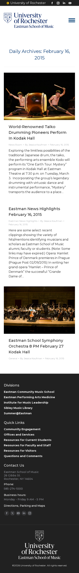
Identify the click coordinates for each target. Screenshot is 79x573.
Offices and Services (19, 434)
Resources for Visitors (20, 450)
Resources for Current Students (27, 440)
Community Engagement (22, 429)
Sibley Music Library (18, 408)
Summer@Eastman (18, 413)
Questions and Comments (23, 456)
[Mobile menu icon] (71, 20)
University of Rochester (28, 3)
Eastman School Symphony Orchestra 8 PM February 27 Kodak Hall (36, 346)
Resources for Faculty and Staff (27, 445)
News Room (15, 144)
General (13, 358)
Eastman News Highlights (23, 220)
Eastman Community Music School (29, 392)
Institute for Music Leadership (26, 402)
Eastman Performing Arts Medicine (29, 397)
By (36, 144)
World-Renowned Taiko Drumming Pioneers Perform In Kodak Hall (38, 132)
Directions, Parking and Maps (24, 505)
